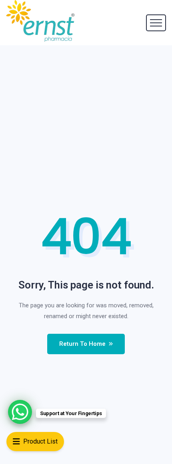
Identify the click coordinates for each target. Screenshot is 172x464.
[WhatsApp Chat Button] (20, 412)
